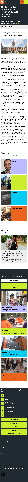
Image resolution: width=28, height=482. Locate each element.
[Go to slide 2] (12, 261)
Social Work (16, 155)
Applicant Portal (14, 423)
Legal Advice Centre (14, 59)
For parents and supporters (6, 438)
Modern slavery (4, 464)
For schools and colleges (6, 441)
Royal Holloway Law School (8, 23)
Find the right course (9, 411)
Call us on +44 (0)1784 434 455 (9, 395)
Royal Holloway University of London (4, 2)
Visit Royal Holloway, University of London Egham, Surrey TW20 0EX (14, 403)
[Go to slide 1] (10, 261)
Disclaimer (16, 458)
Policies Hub (16, 464)
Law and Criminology (6, 155)
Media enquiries (4, 453)
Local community (4, 450)
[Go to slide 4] (17, 261)
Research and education (7, 21)
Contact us (7, 399)
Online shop (14, 426)
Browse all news (5, 233)
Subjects (18, 21)
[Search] (26, 2)
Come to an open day (9, 407)
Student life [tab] (14, 280)
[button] (5, 468)
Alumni (14, 430)
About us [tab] (14, 287)
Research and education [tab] (14, 284)
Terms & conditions (5, 461)
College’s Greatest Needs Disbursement (15, 120)
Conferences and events (14, 433)
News (19, 23)
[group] (14, 249)
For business (3, 444)
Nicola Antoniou (5, 126)
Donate (6, 415)
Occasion (23, 155)
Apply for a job (14, 419)
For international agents (6, 447)
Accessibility (16, 461)
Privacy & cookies (4, 458)
